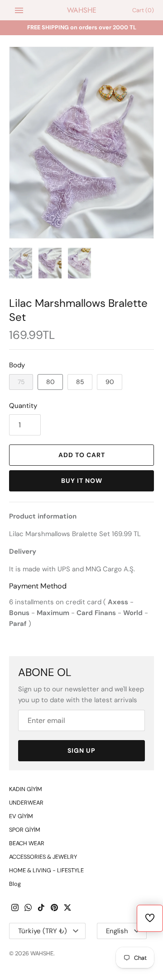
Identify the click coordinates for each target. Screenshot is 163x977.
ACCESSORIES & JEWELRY (43, 857)
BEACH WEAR (26, 843)
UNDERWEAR (26, 802)
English (117, 930)
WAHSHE (41, 953)
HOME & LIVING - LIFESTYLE (46, 870)
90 (109, 382)
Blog (15, 884)
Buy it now (81, 481)
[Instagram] (15, 908)
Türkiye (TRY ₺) (42, 930)
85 (80, 382)
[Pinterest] (54, 908)
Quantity (23, 405)
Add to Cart (81, 455)
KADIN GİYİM (25, 789)
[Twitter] (67, 908)
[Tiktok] (41, 908)
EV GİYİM (21, 816)
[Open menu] (19, 10)
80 (50, 382)
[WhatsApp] (28, 908)
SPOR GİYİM (24, 829)
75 (21, 382)
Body (17, 365)
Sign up (81, 750)
